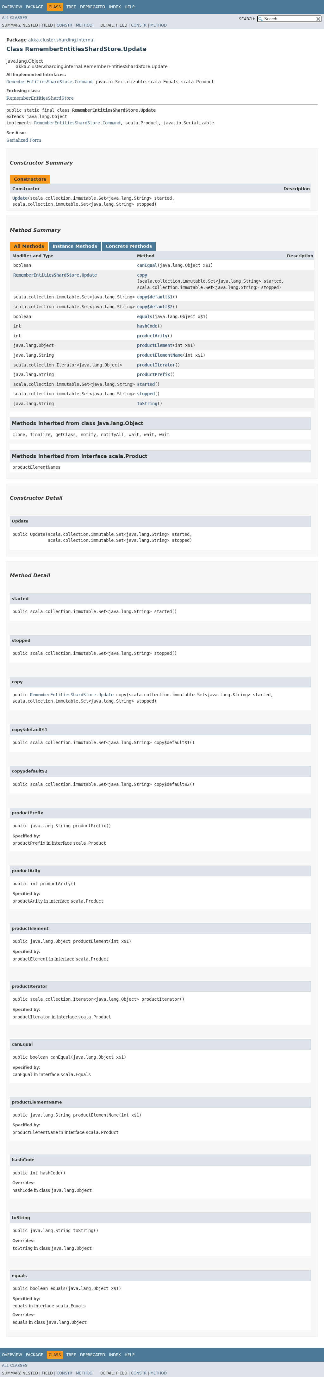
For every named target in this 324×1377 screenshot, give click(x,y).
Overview (12, 7)
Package (34, 7)
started (146, 384)
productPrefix (153, 374)
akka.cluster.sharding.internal (61, 39)
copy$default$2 (154, 306)
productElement (154, 345)
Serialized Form (23, 140)
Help (129, 7)
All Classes (15, 18)
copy (142, 275)
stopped (146, 393)
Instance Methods (75, 246)
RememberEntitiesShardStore (40, 98)
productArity (152, 335)
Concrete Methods (129, 246)
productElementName (160, 355)
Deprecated (92, 7)
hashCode (147, 326)
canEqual (147, 265)
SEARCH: (247, 19)
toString (147, 403)
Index (115, 7)
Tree (71, 7)
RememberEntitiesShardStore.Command (49, 81)
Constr (64, 25)
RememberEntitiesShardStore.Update (55, 275)
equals (144, 316)
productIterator (156, 364)
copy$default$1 (154, 296)
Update (20, 198)
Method (84, 25)
